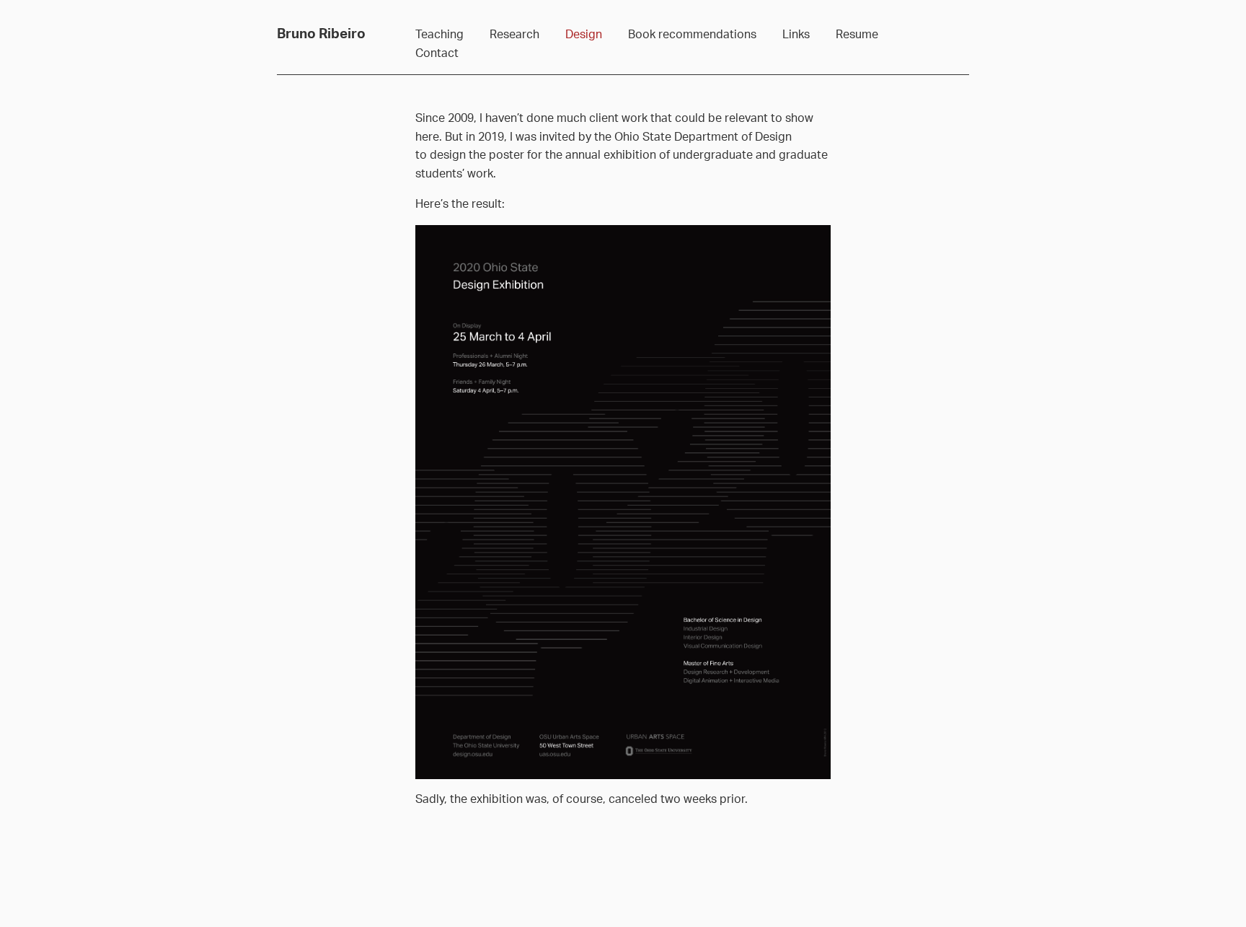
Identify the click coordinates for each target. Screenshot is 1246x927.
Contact (437, 53)
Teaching (439, 34)
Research (514, 34)
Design (583, 34)
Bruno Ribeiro (321, 34)
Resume (857, 34)
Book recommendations (692, 34)
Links (796, 34)
